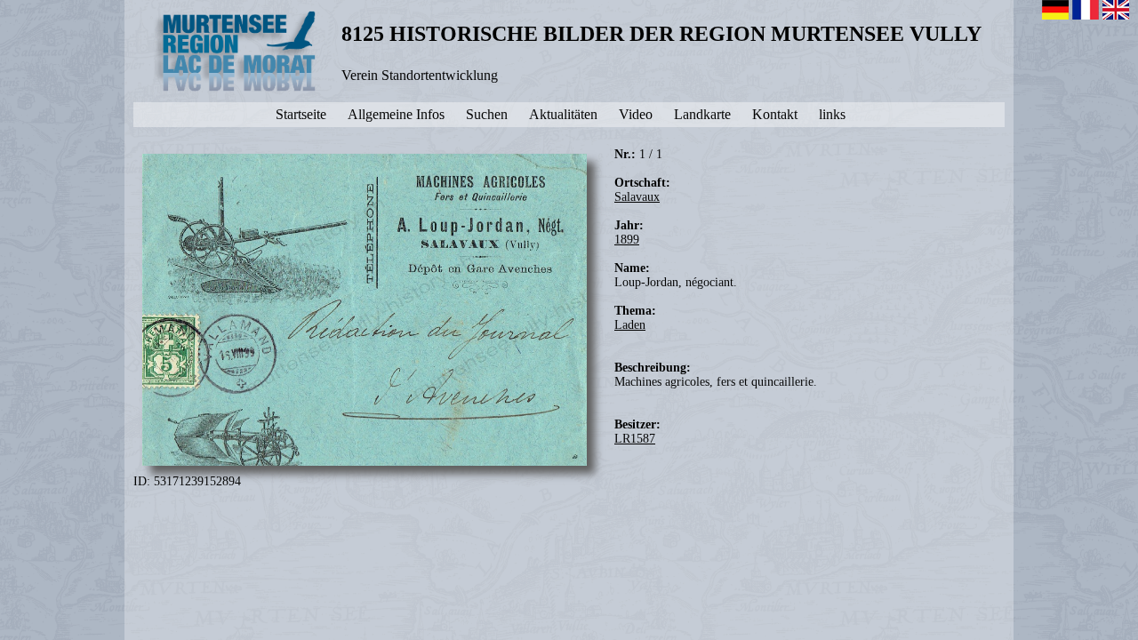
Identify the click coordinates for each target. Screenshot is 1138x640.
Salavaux (637, 197)
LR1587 (634, 438)
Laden (629, 325)
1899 (626, 239)
